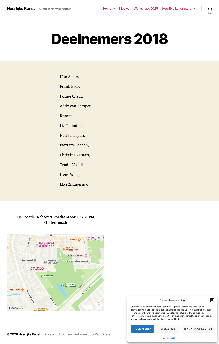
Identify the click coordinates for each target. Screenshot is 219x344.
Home (107, 8)
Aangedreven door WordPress (89, 334)
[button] (212, 300)
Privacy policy (54, 334)
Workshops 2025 (146, 8)
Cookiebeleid (169, 337)
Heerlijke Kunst (21, 8)
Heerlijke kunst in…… (176, 8)
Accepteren (143, 328)
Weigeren (168, 328)
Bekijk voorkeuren (197, 328)
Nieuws (124, 8)
